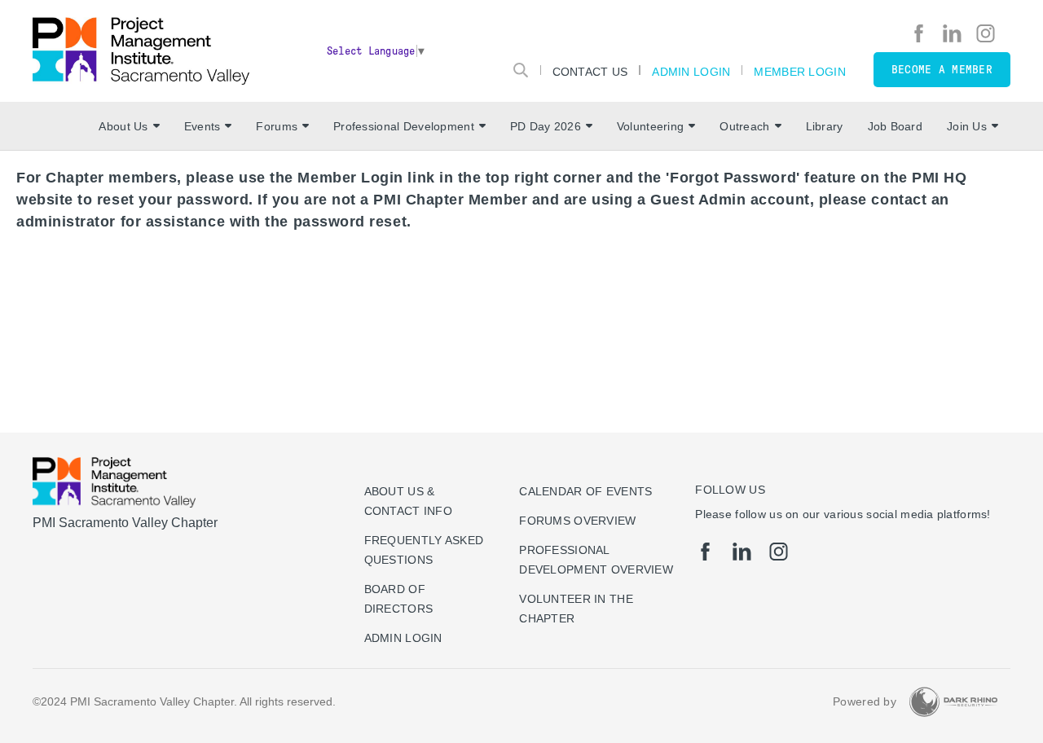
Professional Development (403, 126)
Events (202, 126)
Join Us (967, 126)
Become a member (941, 70)
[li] (952, 33)
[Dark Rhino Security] (953, 702)
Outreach (744, 126)
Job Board (895, 126)
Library (824, 126)
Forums (276, 126)
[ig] (985, 33)
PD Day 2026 (545, 126)
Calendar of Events (585, 491)
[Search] (520, 70)
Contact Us (590, 71)
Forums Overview (577, 520)
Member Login (799, 71)
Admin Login (691, 71)
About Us (123, 126)
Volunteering (650, 126)
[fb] (918, 33)
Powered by (864, 701)
